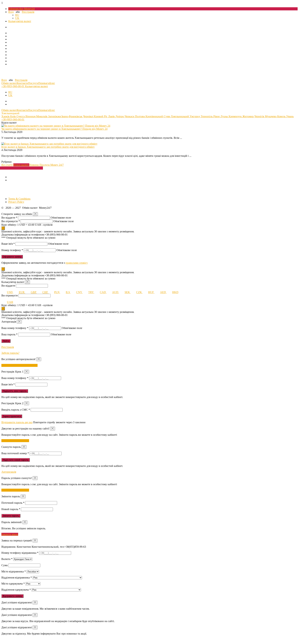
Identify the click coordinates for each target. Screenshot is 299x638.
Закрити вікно (9, 534)
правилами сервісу (77, 262)
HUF (151, 292)
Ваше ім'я (8, 243)
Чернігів (259, 116)
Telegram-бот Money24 (21, 8)
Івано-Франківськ (72, 116)
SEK (128, 292)
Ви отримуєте (10, 221)
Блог (52, 83)
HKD (175, 292)
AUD (115, 292)
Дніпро (120, 116)
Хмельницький (180, 116)
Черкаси (130, 116)
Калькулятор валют (19, 21)
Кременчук (235, 116)
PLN (57, 292)
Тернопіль (207, 116)
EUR (22, 292)
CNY (79, 292)
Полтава (140, 116)
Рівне (216, 116)
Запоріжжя (54, 116)
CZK (139, 292)
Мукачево (271, 116)
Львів (111, 116)
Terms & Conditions (19, 198)
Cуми (167, 116)
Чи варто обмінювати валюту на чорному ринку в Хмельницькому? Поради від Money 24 (54, 128)
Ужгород (195, 116)
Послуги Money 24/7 (51, 164)
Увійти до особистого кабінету (19, 365)
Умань (290, 116)
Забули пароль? (10, 352)
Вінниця (30, 116)
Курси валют (21, 164)
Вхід (11, 11)
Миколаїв (42, 116)
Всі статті (7, 164)
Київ (13, 116)
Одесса (20, 116)
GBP (34, 292)
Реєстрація (28, 11)
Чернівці (88, 116)
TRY (91, 292)
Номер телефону (12, 250)
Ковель (281, 116)
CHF (45, 292)
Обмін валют (9, 83)
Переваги (43, 83)
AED (163, 292)
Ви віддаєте (9, 217)
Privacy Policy (16, 201)
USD (10, 292)
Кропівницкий (155, 116)
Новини (34, 164)
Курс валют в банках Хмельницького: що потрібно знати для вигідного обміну (48, 146)
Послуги (33, 83)
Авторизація (8, 471)
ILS (68, 292)
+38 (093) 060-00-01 (13, 86)
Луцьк (224, 116)
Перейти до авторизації (15, 440)
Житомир (248, 116)
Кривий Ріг (101, 116)
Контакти (22, 83)
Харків (5, 116)
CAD (103, 292)
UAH (10, 302)
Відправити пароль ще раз (16, 422)
